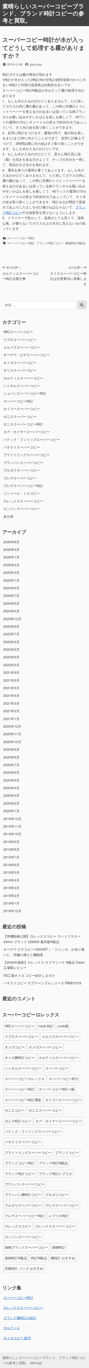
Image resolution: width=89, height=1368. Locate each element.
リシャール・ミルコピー (21, 493)
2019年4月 (11, 880)
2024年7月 (11, 595)
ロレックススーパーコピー (23, 501)
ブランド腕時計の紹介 (20, 1317)
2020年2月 (11, 803)
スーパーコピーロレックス (25, 1078)
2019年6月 (11, 864)
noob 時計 (46, 1026)
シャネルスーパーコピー (21, 385)
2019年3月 (11, 887)
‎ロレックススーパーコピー (23, 1307)
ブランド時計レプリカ (55, 1173)
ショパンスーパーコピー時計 (25, 393)
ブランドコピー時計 (20, 1162)
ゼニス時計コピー (18, 1120)
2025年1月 (11, 580)
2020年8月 (11, 757)
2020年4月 (11, 787)
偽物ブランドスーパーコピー (26, 1247)
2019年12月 (12, 818)
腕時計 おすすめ (63, 1257)
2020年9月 (11, 749)
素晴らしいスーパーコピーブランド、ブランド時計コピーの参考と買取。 (43, 13)
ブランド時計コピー (50, 243)
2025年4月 (11, 564)
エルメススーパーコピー (21, 347)
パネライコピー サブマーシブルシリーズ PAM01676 (42, 983)
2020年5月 (11, 780)
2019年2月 (11, 895)
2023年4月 (11, 641)
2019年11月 (12, 826)
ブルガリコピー (57, 1194)
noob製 (63, 1026)
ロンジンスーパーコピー (21, 508)
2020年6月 (11, 772)
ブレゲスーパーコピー (20, 478)
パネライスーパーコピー (21, 447)
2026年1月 (11, 557)
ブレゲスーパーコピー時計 (23, 485)
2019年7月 (11, 857)
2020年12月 (12, 726)
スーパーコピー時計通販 (23, 1099)
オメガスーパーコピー (20, 362)
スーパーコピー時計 (21, 238)
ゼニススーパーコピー (20, 416)
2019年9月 (11, 841)
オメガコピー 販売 (17, 1337)
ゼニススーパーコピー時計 (23, 424)
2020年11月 (12, 733)
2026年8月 (11, 541)
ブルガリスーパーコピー (21, 470)
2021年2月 (11, 710)
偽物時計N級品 (75, 243)
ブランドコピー (67, 1152)
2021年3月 (11, 703)
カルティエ (11, 1327)
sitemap (36, 1362)
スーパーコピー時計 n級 (57, 1089)
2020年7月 (11, 764)
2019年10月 (12, 833)
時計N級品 (39, 1257)
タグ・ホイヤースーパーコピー (26, 431)
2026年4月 (11, 549)
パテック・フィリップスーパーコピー (31, 439)
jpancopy (36, 64)
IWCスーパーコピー (18, 331)
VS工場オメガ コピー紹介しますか (29, 975)
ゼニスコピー (15, 1110)
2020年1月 (11, 810)
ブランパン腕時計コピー (23, 1194)
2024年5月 (11, 603)
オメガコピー (15, 1047)
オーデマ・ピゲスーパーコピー (26, 354)
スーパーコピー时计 (64, 1078)
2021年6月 (11, 680)
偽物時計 (58, 1247)
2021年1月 (11, 718)
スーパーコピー (57, 1068)
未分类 (8, 516)
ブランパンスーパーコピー (23, 462)
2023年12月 (12, 618)
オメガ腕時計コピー (20, 1057)
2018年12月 (12, 910)
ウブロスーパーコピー (20, 339)
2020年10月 (12, 741)
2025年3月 (11, 572)
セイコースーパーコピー (21, 408)
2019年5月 (11, 872)
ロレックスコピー (18, 1226)
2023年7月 (11, 634)
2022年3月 (11, 664)
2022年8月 (11, 657)
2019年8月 (11, 849)
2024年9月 (11, 587)
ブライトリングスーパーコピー (26, 454)
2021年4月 (11, 695)
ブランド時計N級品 (53, 1162)
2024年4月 (11, 611)
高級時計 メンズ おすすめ (24, 1268)
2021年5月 (11, 687)
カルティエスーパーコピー (23, 378)
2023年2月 (11, 649)
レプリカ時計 (59, 1215)
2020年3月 (11, 795)
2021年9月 (11, 672)
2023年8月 (11, 626)
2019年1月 (11, 903)
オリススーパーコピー (20, 370)
